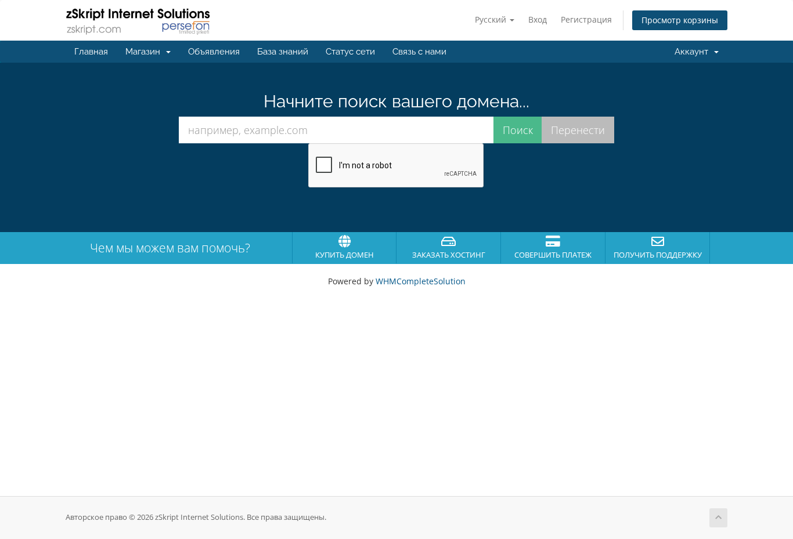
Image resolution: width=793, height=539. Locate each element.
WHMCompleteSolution (421, 281)
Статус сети (350, 51)
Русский (492, 19)
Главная (91, 51)
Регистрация (586, 19)
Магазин (145, 51)
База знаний (282, 51)
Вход (537, 19)
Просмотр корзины (679, 20)
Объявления (214, 51)
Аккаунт (694, 51)
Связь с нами (419, 51)
